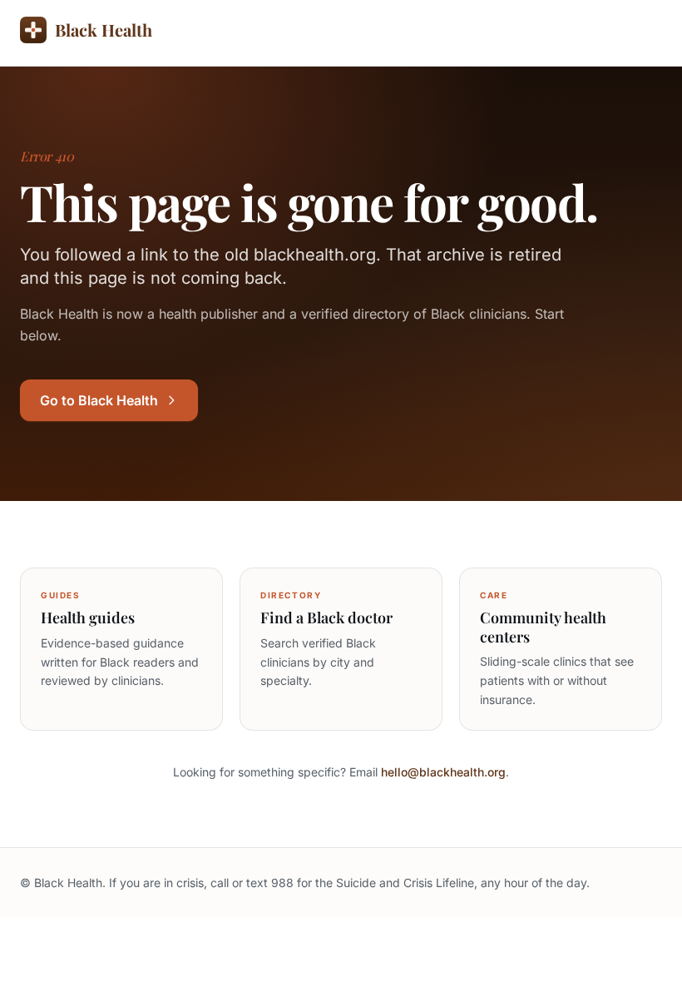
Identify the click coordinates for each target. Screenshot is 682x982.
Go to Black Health (99, 400)
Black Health (103, 29)
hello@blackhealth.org (443, 772)
